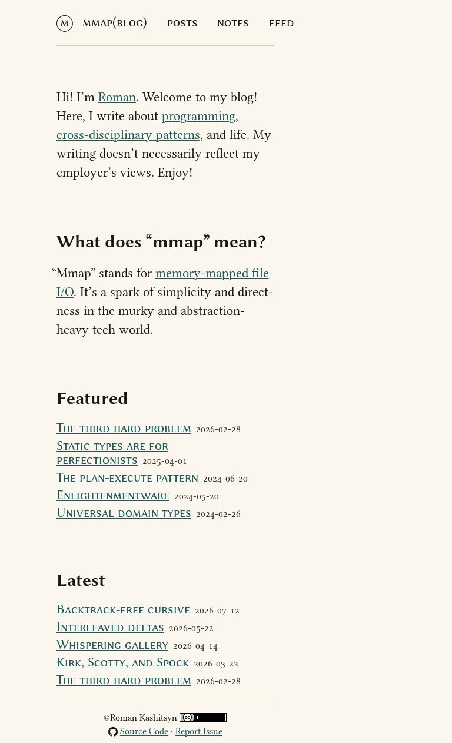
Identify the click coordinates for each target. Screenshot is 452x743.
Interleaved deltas (110, 627)
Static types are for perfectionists (112, 452)
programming (198, 116)
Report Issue (198, 731)
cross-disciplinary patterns (128, 134)
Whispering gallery (112, 644)
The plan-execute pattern (127, 477)
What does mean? (161, 241)
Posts (182, 22)
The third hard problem (123, 428)
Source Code (144, 731)
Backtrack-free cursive (123, 609)
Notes (233, 22)
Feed (281, 22)
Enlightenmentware (113, 495)
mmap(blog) (114, 22)
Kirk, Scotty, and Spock (122, 662)
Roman (117, 97)
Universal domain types (123, 512)
